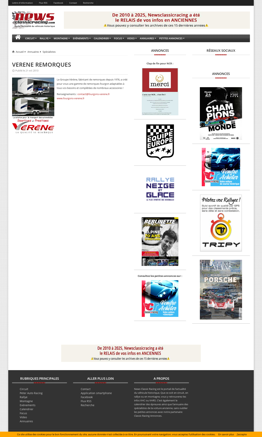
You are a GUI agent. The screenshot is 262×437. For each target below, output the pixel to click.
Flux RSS (43, 2)
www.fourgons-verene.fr (70, 98)
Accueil (20, 51)
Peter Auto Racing (31, 393)
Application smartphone (96, 393)
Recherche (88, 2)
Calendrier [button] (101, 38)
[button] (18, 38)
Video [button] (131, 38)
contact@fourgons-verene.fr (93, 94)
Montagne (26, 401)
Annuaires (33, 51)
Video (23, 417)
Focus (23, 413)
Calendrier (26, 409)
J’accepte (242, 434)
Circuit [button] (30, 38)
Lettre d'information (22, 2)
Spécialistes (49, 51)
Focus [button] (118, 38)
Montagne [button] (61, 38)
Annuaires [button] (147, 38)
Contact (73, 2)
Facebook (58, 2)
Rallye (23, 397)
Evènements (27, 405)
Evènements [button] (81, 38)
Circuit (24, 389)
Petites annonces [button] (170, 38)
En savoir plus (226, 434)
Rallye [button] (44, 38)
